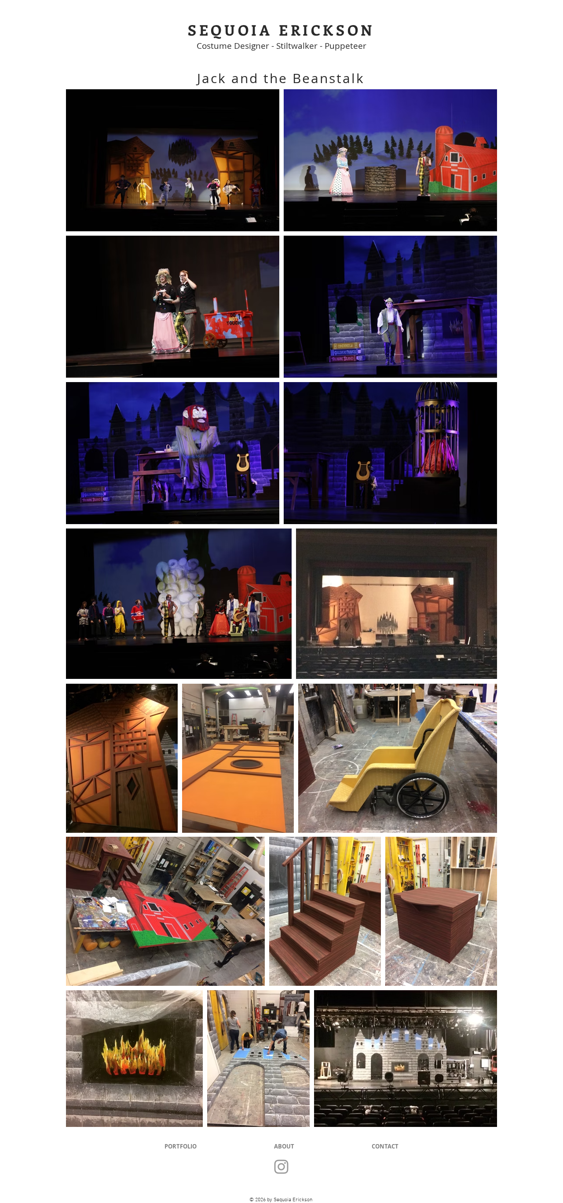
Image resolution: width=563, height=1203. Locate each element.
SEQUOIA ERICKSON (281, 30)
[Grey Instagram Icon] (281, 1166)
